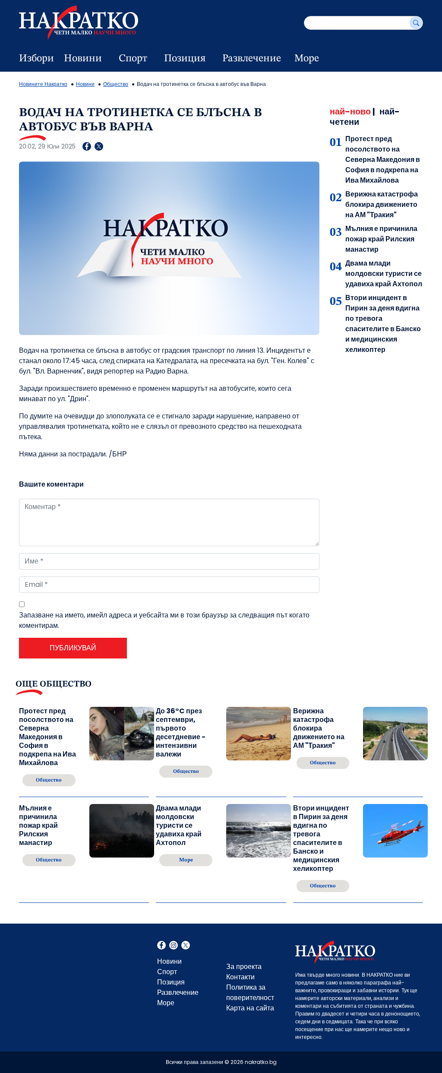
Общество (115, 84)
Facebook (161, 946)
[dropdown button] (107, 58)
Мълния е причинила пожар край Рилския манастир (381, 239)
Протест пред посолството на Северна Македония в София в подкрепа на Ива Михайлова (382, 159)
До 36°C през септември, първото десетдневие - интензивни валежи (180, 733)
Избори (36, 59)
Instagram (173, 946)
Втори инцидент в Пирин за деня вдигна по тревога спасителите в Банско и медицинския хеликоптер (383, 324)
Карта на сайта (250, 1008)
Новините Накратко (43, 84)
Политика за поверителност (250, 992)
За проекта (244, 967)
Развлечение (251, 59)
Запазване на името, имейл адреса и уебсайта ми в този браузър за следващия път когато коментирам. (164, 620)
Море (306, 59)
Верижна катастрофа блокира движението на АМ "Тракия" (381, 204)
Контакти (240, 977)
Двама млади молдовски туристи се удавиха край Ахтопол (383, 273)
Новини (83, 59)
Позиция (184, 59)
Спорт (133, 59)
